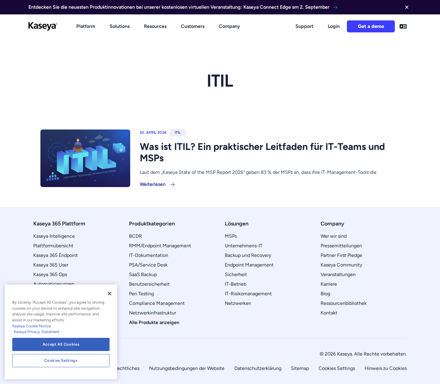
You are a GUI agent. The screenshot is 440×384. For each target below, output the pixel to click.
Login (334, 26)
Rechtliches (126, 368)
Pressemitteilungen (341, 246)
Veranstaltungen (338, 274)
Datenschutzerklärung (257, 368)
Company (229, 26)
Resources (155, 26)
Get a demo (371, 26)
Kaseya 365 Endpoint (55, 255)
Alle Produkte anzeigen (154, 322)
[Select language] (403, 26)
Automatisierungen (53, 284)
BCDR (135, 236)
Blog (325, 293)
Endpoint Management (249, 265)
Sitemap (300, 368)
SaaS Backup (143, 274)
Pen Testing (141, 293)
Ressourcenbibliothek (344, 303)
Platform (85, 26)
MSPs (231, 236)
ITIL (177, 132)
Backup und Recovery (248, 255)
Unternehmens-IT (244, 246)
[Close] (109, 293)
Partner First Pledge (341, 255)
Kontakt (329, 313)
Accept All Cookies (61, 344)
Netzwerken (238, 303)
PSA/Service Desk (148, 265)
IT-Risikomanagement (248, 293)
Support (304, 26)
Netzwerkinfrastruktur (152, 313)
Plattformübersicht (53, 246)
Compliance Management (157, 303)
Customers (192, 26)
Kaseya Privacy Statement (37, 331)
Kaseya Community (341, 265)
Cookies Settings (336, 368)
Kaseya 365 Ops (50, 274)
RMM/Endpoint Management (160, 246)
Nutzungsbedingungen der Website (186, 368)
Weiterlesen (153, 184)
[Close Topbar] (407, 7)
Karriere (329, 284)
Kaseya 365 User (50, 265)
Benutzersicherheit (149, 284)
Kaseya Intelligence (54, 236)
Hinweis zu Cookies (386, 368)
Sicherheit (236, 274)
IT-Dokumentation (148, 255)
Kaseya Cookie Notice (31, 326)
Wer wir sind (334, 236)
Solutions (120, 26)
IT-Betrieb (235, 284)
